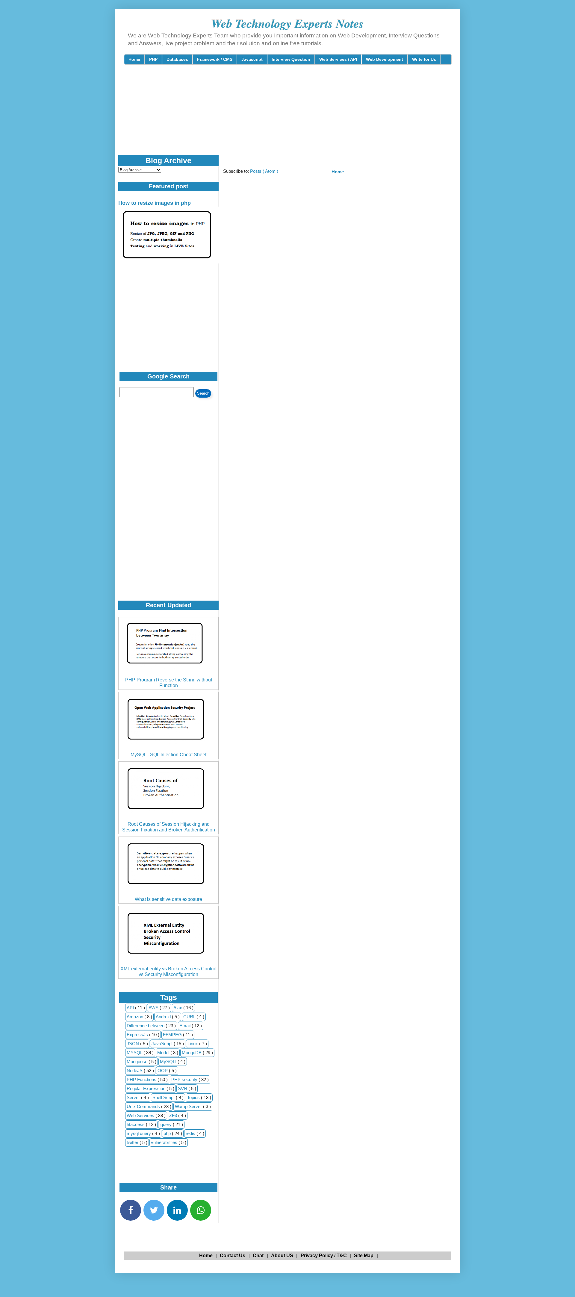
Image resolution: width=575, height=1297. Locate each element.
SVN (183, 1088)
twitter (133, 1142)
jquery (166, 1124)
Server (134, 1097)
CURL (189, 1016)
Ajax (178, 1007)
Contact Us (232, 1255)
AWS (154, 1007)
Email (185, 1025)
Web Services (141, 1115)
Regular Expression (147, 1088)
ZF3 (173, 1115)
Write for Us (424, 59)
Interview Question (291, 59)
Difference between (146, 1025)
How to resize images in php (154, 203)
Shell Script (164, 1097)
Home (134, 59)
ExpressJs (138, 1034)
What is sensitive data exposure (168, 899)
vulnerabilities (164, 1142)
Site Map (363, 1255)
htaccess (136, 1124)
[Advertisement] (269, 115)
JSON (133, 1043)
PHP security (185, 1079)
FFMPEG (173, 1034)
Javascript (252, 59)
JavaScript (163, 1043)
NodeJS (135, 1070)
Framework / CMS (214, 59)
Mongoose (138, 1061)
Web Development (384, 59)
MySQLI (169, 1061)
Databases (177, 59)
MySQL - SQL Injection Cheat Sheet (168, 754)
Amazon (135, 1016)
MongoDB (192, 1052)
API (131, 1007)
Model (163, 1052)
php (168, 1133)
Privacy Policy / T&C (324, 1255)
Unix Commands (144, 1106)
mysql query (139, 1133)
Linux (193, 1043)
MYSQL (135, 1052)
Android (164, 1016)
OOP (163, 1070)
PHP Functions (142, 1079)
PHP (153, 59)
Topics (194, 1097)
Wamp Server (189, 1106)
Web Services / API (338, 59)
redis (191, 1133)
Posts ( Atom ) (264, 171)
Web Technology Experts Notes (287, 23)
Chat (258, 1255)
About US (282, 1255)
